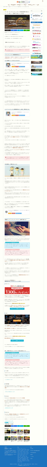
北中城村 (28, 450)
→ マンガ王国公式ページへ (8, 379)
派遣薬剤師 (22, 457)
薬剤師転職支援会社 (24, 459)
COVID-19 (19, 448)
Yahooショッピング (22, 66)
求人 (21, 456)
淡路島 (27, 457)
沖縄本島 (19, 457)
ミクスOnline (32, 456)
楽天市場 (17, 66)
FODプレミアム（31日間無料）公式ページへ (17, 308)
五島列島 (19, 450)
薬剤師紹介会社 (19, 459)
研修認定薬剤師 (24, 458)
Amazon (13, 66)
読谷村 (28, 459)
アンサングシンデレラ (11, 422)
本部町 (18, 456)
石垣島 (21, 458)
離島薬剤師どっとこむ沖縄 (22, 465)
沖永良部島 (24, 456)
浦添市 (25, 457)
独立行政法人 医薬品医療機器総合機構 (35, 450)
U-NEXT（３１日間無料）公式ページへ (17, 340)
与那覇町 (23, 449)
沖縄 (26, 456)
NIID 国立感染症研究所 (33, 452)
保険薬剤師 (22, 450)
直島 (18, 458)
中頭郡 (28, 449)
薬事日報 (31, 454)
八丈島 (25, 450)
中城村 (25, 449)
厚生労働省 (31, 448)
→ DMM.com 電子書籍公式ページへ (9, 391)
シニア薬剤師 (19, 449)
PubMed (31, 458)
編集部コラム (5, 9)
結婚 (27, 458)
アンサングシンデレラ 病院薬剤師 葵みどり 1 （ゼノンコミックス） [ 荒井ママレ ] (18, 210)
